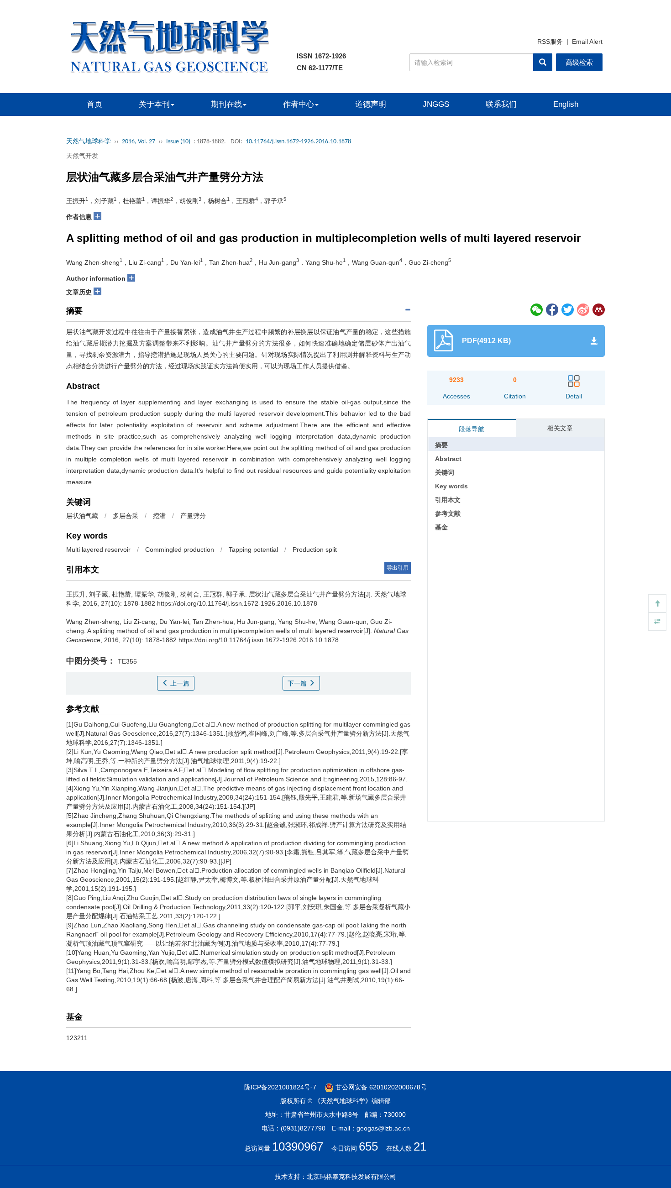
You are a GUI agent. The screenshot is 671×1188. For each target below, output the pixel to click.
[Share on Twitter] (568, 309)
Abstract (448, 458)
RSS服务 (550, 41)
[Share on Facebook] (552, 309)
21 (420, 1146)
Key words (451, 486)
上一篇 (178, 683)
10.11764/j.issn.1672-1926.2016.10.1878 (298, 141)
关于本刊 (154, 104)
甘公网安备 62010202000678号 (380, 1087)
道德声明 (370, 104)
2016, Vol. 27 (138, 141)
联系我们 (501, 104)
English (565, 104)
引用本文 (448, 499)
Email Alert (587, 41)
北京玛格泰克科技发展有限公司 (351, 1176)
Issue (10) (178, 141)
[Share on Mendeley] (598, 309)
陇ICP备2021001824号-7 (280, 1087)
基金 (441, 527)
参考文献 (448, 513)
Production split (315, 549)
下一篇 (298, 683)
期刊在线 (226, 104)
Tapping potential (253, 549)
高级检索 (579, 62)
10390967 (297, 1146)
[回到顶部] (657, 603)
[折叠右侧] (657, 621)
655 (368, 1146)
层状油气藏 (82, 515)
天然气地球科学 (88, 141)
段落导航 (471, 429)
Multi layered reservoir (98, 549)
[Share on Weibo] (583, 309)
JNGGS (436, 104)
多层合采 (125, 515)
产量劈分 (193, 515)
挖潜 (159, 515)
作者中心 (298, 104)
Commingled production (179, 549)
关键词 (444, 472)
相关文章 (560, 428)
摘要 (441, 445)
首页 (94, 104)
